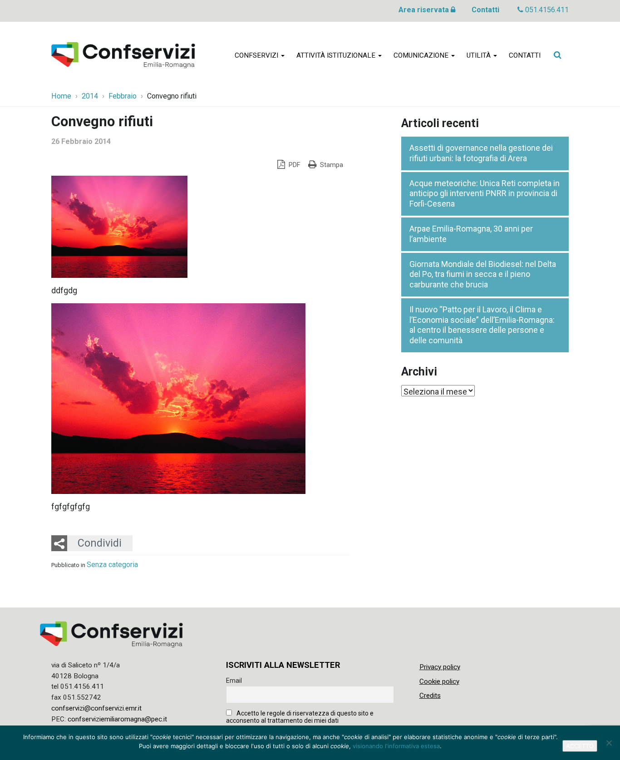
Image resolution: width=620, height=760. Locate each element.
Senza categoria (112, 564)
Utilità (479, 55)
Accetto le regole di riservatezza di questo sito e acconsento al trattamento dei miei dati (300, 717)
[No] (608, 742)
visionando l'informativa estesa (396, 746)
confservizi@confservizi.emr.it (96, 708)
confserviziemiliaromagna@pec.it (117, 719)
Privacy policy (439, 667)
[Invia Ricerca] (557, 55)
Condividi (100, 543)
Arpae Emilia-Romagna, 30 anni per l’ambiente (471, 234)
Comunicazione (422, 55)
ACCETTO (580, 746)
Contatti (485, 9)
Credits (430, 695)
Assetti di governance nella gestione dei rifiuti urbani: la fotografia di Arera (481, 153)
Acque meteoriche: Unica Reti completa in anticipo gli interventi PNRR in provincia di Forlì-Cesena (484, 193)
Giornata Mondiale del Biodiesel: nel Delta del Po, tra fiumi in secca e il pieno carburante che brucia (482, 274)
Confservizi (257, 55)
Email (234, 680)
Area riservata (425, 9)
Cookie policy (439, 681)
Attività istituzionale (336, 55)
